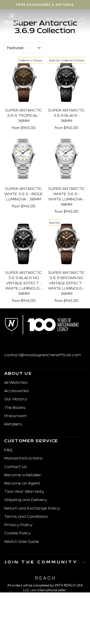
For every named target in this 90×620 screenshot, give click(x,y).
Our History (15, 399)
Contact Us (15, 467)
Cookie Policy (17, 533)
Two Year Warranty (24, 492)
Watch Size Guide (21, 542)
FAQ (8, 450)
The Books (15, 408)
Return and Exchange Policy (32, 509)
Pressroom (15, 416)
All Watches (16, 383)
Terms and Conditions (26, 517)
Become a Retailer (22, 475)
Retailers (13, 424)
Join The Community (41, 562)
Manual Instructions (23, 458)
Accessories (16, 391)
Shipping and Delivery (25, 500)
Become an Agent (22, 483)
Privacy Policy (18, 525)
